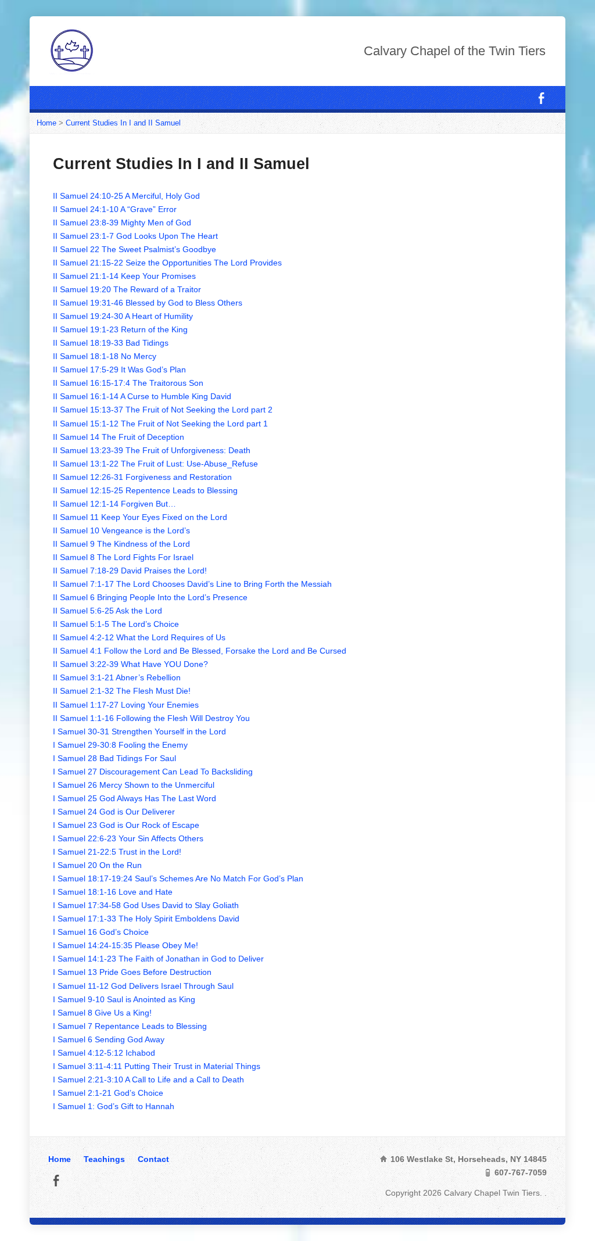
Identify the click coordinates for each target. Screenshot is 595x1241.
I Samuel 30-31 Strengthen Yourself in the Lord (139, 731)
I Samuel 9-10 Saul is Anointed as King (124, 999)
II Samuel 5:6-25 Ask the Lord (107, 610)
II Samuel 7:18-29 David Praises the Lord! (130, 570)
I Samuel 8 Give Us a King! (102, 1012)
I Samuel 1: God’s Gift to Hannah (113, 1106)
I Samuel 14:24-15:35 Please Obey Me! (125, 945)
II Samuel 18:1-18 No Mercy (104, 356)
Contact (153, 1159)
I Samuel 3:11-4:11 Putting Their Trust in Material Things (156, 1066)
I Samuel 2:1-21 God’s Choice (108, 1092)
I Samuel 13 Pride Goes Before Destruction (132, 972)
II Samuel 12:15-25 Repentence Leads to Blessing (145, 490)
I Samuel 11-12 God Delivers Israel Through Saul (143, 986)
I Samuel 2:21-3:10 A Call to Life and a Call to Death (148, 1079)
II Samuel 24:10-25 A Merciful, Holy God (126, 195)
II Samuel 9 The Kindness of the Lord (121, 543)
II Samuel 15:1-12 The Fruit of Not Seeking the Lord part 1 (160, 423)
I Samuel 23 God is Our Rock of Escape (126, 825)
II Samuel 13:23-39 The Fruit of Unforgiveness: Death (151, 450)
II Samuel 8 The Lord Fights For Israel (123, 557)
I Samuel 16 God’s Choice (101, 932)
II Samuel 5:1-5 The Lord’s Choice (116, 624)
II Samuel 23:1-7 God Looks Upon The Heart (135, 236)
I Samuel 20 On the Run (97, 865)
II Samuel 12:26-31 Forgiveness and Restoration (142, 477)
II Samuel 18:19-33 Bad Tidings (111, 342)
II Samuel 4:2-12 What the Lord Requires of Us (139, 637)
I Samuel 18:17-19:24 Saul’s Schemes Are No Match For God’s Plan (178, 878)
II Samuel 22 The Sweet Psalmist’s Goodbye (134, 249)
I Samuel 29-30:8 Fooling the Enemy (120, 744)
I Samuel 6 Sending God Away (108, 1039)
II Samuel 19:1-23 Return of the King (120, 329)
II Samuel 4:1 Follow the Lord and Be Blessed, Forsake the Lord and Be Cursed (199, 650)
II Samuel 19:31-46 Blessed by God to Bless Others (147, 302)
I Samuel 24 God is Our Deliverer (114, 811)
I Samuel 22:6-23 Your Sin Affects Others (128, 838)
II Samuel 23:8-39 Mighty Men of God (122, 222)
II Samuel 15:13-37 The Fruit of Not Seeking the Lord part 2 (163, 409)
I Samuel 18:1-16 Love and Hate (113, 891)
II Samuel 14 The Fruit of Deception (118, 437)
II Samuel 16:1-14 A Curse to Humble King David (142, 396)
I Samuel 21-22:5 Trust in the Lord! (117, 851)
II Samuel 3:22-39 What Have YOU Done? (130, 664)
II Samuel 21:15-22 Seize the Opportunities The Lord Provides (167, 262)
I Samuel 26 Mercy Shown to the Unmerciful (133, 785)
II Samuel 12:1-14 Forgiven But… (114, 503)
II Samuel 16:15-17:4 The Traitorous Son (128, 383)
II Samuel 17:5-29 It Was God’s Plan (119, 369)
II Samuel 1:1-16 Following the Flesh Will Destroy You (151, 718)
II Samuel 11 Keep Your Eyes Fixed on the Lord (140, 517)
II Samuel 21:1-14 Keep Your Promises (124, 276)
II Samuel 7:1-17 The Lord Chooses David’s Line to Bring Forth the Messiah (192, 584)
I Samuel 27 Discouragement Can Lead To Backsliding (153, 771)
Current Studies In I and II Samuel (123, 123)
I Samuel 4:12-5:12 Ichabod (104, 1052)
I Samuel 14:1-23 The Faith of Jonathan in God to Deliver (158, 958)
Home (46, 123)
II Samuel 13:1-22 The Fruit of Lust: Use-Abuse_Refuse (155, 463)
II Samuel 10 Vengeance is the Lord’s (121, 530)
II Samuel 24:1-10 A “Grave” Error (115, 209)
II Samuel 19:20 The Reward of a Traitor (127, 289)
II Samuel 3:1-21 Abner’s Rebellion (117, 677)
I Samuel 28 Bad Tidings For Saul (114, 758)
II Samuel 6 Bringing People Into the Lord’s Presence (150, 597)
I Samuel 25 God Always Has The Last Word (134, 798)
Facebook (541, 98)
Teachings (104, 1159)
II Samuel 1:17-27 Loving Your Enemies (126, 704)
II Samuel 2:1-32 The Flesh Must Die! (122, 690)
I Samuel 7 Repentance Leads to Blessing (130, 1026)
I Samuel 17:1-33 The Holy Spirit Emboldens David (146, 918)
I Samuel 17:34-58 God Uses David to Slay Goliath (146, 905)
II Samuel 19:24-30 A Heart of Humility (123, 316)
